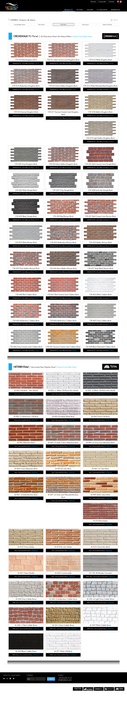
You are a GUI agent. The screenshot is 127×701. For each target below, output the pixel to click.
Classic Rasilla (26, 562)
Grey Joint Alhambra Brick (100, 432)
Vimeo (13, 678)
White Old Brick (63, 641)
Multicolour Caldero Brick (26, 310)
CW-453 (63, 230)
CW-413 (26, 73)
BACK (115, 20)
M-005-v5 (63, 430)
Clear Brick (100, 458)
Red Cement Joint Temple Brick (100, 153)
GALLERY (90, 10)
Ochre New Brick (100, 536)
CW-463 (26, 308)
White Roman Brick (26, 232)
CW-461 (63, 282)
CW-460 (26, 282)
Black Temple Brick (26, 206)
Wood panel (85, 24)
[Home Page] (11, 11)
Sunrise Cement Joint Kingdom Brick (63, 101)
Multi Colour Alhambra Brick (63, 432)
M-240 (26, 586)
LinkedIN (10, 678)
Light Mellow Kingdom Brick (100, 127)
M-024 (63, 560)
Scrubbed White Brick (63, 406)
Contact (111, 1)
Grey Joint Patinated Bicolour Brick (63, 484)
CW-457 (100, 256)
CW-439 (26, 204)
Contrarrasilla (63, 562)
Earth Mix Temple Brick (100, 180)
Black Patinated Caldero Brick (100, 336)
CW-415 (100, 73)
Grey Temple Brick (63, 180)
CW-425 (63, 151)
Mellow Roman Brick (100, 232)
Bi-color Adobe (63, 536)
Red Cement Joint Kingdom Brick (63, 49)
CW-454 (100, 230)
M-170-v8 (100, 560)
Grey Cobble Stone (26, 588)
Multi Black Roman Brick (100, 258)
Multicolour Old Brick (26, 406)
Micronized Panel (26, 382)
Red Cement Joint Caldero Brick (63, 284)
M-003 (63, 404)
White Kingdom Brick (101, 49)
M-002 (26, 378)
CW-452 (26, 230)
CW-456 (63, 256)
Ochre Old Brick (100, 406)
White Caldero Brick (100, 284)
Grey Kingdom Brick (26, 153)
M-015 (100, 534)
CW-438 (100, 177)
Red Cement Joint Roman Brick (100, 206)
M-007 (63, 456)
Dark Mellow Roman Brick (26, 258)
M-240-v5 (63, 586)
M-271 (63, 639)
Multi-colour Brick (100, 484)
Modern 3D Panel (107, 24)
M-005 (26, 430)
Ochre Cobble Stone (63, 615)
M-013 (63, 534)
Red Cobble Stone (26, 615)
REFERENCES (115, 10)
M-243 (26, 639)
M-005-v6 (100, 430)
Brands (93, 1)
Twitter (3, 678)
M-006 (26, 456)
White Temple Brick (26, 180)
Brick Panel (63, 24)
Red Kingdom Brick (26, 49)
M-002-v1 (63, 378)
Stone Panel (41, 24)
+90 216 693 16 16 (65, 678)
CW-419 (100, 125)
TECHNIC (79, 10)
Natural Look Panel (26, 51)
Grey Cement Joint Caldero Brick (26, 336)
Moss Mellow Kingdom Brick (63, 75)
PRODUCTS (68, 10)
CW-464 (63, 308)
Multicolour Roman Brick (63, 232)
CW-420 (26, 151)
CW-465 (100, 308)
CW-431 (100, 151)
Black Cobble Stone (26, 641)
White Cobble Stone (100, 615)
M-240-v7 (26, 612)
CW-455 (26, 256)
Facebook (7, 678)
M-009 (100, 482)
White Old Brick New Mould (63, 380)
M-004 (100, 404)
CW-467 (63, 334)
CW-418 (100, 99)
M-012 (26, 534)
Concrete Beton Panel (19, 24)
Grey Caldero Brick (100, 310)
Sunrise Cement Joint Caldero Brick (63, 336)
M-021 (26, 560)
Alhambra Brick (26, 432)
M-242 (100, 612)
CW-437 (63, 177)
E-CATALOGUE (102, 10)
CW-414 (63, 73)
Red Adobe (100, 510)
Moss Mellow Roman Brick (63, 258)
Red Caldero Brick (26, 284)
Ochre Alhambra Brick (26, 458)
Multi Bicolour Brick (26, 484)
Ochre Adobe (26, 536)
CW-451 (100, 204)
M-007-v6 (63, 482)
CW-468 (100, 334)
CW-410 (26, 47)
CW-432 (26, 177)
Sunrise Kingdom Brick (26, 101)
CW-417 (63, 99)
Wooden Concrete (100, 562)
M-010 (100, 508)
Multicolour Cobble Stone (63, 588)
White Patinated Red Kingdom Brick (100, 75)
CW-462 (100, 282)
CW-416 (26, 99)
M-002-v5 (26, 404)
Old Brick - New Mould (26, 380)
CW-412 (100, 47)
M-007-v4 (26, 482)
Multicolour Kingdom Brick (26, 75)
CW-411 (63, 47)
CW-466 (26, 334)
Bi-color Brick (63, 458)
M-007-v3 (100, 456)
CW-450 (63, 204)
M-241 (63, 612)
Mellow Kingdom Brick (100, 101)
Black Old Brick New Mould (100, 380)
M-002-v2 (100, 378)
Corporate (102, 1)
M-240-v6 (100, 586)
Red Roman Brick (63, 206)
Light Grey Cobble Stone (100, 588)
